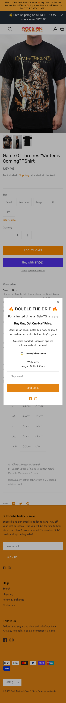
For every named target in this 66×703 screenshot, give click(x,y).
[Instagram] (35, 398)
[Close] (58, 302)
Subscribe (33, 388)
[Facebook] (30, 398)
